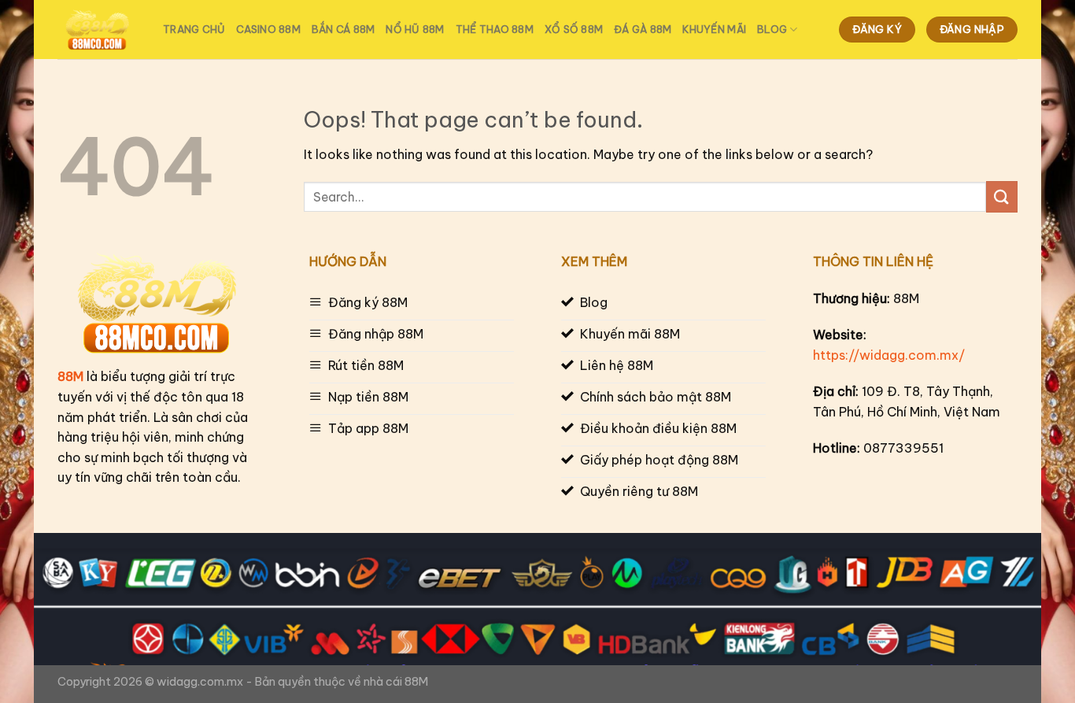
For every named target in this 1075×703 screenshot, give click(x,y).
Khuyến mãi (714, 29)
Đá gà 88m (642, 29)
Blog (772, 29)
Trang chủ (194, 29)
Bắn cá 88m (343, 29)
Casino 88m (268, 29)
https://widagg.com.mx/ (889, 355)
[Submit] (1002, 196)
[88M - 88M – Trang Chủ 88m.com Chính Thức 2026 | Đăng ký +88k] (98, 30)
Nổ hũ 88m (415, 29)
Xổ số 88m (574, 29)
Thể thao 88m (495, 29)
